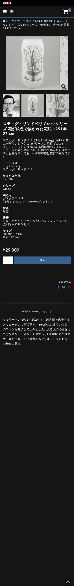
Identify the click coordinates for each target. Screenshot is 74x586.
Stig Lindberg (44, 21)
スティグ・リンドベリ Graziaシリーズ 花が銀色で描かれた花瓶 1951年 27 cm (37, 25)
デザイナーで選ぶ (20, 21)
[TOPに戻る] (67, 582)
